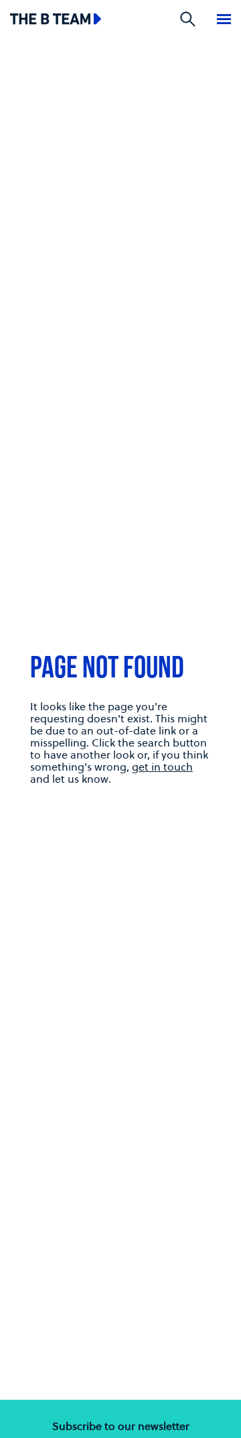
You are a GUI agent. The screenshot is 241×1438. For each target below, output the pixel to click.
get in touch (162, 766)
